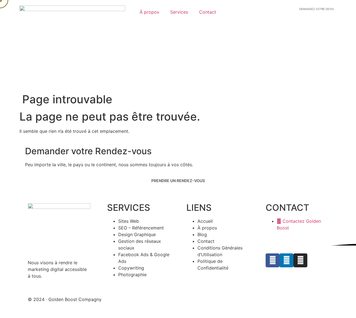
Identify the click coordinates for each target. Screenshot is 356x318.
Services (179, 12)
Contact (207, 12)
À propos (149, 12)
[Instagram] (300, 260)
